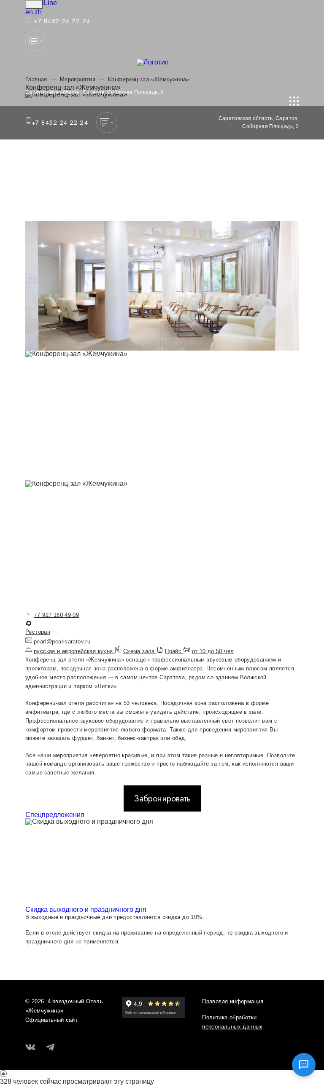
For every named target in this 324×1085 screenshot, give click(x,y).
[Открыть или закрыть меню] (294, 101)
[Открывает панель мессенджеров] (35, 40)
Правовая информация (232, 1001)
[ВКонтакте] (30, 1047)
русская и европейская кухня (74, 651)
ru (32, 4)
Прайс (174, 651)
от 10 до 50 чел (213, 651)
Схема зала (140, 651)
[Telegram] (50, 1048)
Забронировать (162, 798)
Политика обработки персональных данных (232, 1022)
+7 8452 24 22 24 (61, 21)
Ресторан (37, 632)
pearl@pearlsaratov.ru (62, 641)
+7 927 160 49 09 (56, 615)
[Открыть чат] (304, 1065)
